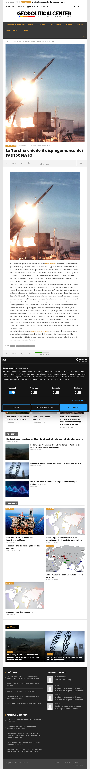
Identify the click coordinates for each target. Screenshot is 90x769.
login (11, 7)
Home (21, 7)
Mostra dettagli (77, 400)
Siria (25, 346)
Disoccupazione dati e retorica (19, 612)
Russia (69, 25)
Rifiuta (16, 407)
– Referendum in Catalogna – (19, 25)
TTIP (26, 30)
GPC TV (44, 7)
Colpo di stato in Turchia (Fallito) (22, 691)
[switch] (34, 392)
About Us (33, 7)
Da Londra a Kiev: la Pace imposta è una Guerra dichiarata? (56, 463)
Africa (80, 25)
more (81, 163)
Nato (13, 346)
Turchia (32, 346)
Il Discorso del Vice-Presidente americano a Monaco (25, 720)
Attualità (10, 508)
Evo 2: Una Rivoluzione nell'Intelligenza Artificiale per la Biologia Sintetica (24, 750)
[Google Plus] (82, 7)
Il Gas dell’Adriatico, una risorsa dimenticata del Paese (21, 727)
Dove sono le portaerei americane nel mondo (23, 685)
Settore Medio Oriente (39, 146)
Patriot (19, 346)
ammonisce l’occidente (39, 331)
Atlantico (56, 25)
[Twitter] (78, 7)
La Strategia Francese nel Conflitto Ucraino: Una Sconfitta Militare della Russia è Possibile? (45, 2)
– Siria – (43, 25)
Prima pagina (16, 41)
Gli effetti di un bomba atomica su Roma (24, 703)
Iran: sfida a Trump (63, 679)
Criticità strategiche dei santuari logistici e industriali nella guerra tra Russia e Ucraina (44, 439)
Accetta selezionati (45, 407)
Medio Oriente (12, 30)
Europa (77, 762)
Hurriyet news (50, 264)
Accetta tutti (73, 407)
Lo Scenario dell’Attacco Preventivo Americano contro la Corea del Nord (23, 677)
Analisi (24, 2)
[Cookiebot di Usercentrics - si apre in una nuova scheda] (77, 360)
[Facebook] (74, 7)
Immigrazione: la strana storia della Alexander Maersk (23, 697)
